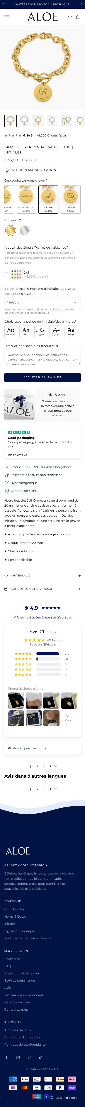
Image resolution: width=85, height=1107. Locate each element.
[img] (42, 432)
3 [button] (44, 766)
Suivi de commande (19, 980)
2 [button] (37, 766)
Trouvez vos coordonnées (23, 995)
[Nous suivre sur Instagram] (18, 1057)
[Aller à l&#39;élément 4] (52, 121)
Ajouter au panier (42, 377)
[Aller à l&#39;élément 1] (10, 121)
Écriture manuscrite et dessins (27, 938)
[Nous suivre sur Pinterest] (29, 1057)
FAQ (7, 966)
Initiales (10, 924)
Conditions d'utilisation (22, 1037)
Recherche (12, 959)
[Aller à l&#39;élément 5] (66, 121)
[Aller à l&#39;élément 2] (24, 121)
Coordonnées (14, 909)
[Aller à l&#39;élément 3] (38, 121)
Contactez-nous (16, 1009)
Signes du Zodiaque (19, 931)
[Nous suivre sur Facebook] (6, 1057)
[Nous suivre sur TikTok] (40, 1057)
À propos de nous (17, 1030)
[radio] (26, 199)
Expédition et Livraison (21, 973)
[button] (23, 653)
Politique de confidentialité (25, 1044)
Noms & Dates (15, 916)
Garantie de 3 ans (17, 1002)
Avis (7, 988)
